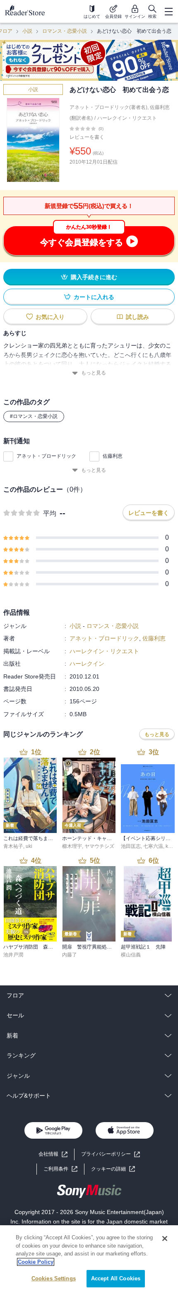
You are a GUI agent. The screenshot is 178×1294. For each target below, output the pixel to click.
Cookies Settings (53, 1278)
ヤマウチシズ (99, 846)
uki (29, 846)
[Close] (165, 1238)
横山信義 (131, 955)
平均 (49, 513)
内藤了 (69, 955)
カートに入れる (94, 297)
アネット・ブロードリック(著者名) (108, 107)
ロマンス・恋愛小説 (64, 31)
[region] (89, 1259)
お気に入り (50, 317)
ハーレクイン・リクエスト (127, 118)
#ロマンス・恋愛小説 (34, 416)
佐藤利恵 (113, 456)
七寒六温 (153, 846)
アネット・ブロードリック (46, 456)
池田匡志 (131, 846)
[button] (113, 1169)
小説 (27, 31)
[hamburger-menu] (168, 11)
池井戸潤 (13, 955)
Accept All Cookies (115, 1278)
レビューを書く (87, 137)
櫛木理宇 (72, 846)
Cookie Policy (35, 1262)
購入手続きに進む (94, 277)
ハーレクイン (87, 663)
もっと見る (93, 373)
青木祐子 (13, 846)
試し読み (137, 317)
